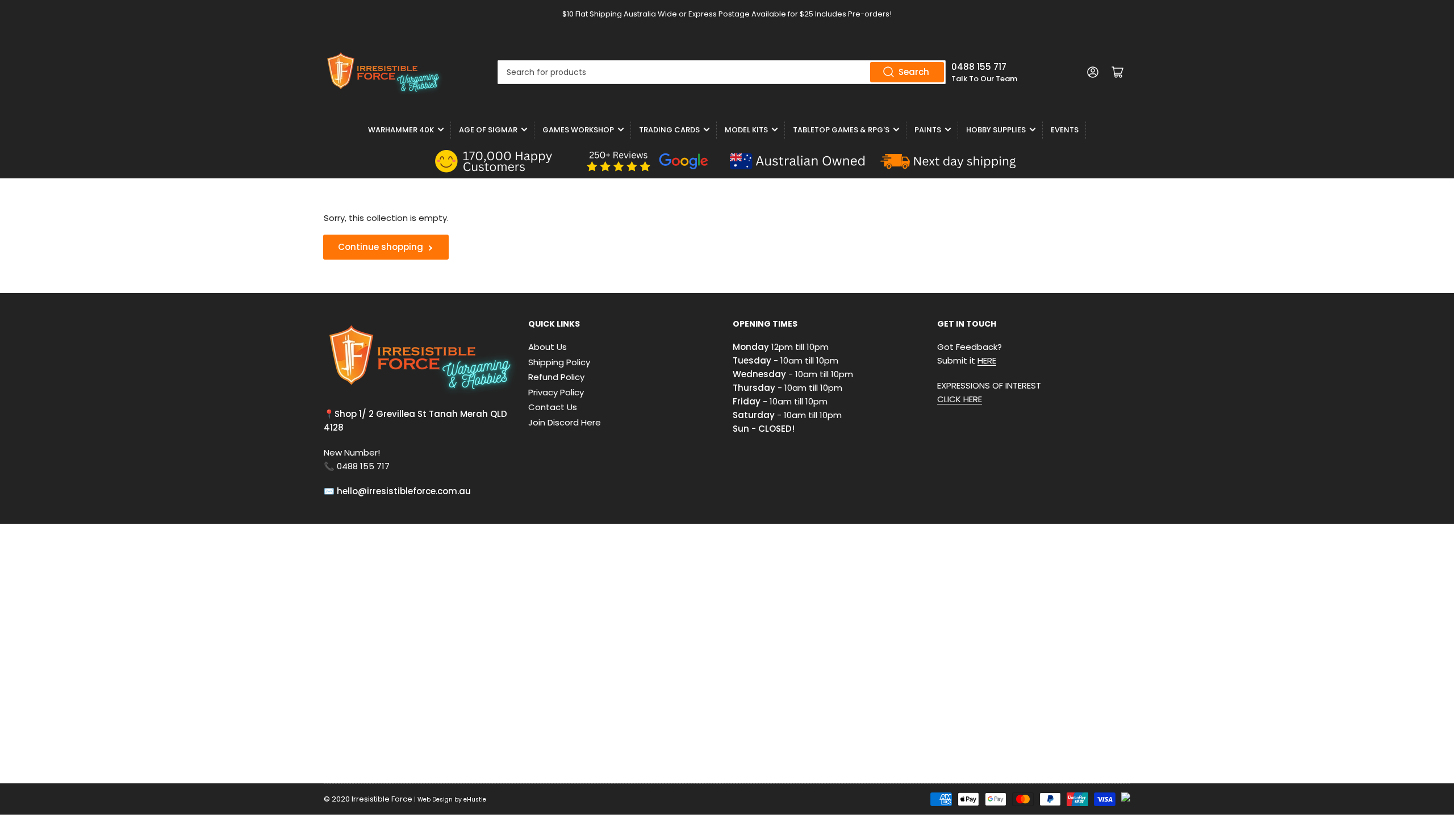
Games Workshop (578, 129)
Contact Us (552, 407)
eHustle (474, 799)
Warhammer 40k (401, 129)
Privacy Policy (556, 392)
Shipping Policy (559, 362)
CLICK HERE (959, 399)
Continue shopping (380, 247)
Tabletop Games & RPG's (841, 129)
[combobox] (722, 72)
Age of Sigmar (488, 129)
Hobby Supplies (996, 129)
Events (1065, 129)
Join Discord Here (564, 422)
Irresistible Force (382, 799)
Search (914, 72)
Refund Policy (556, 377)
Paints (927, 129)
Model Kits (746, 129)
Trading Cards (669, 129)
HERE (986, 360)
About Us (547, 347)
